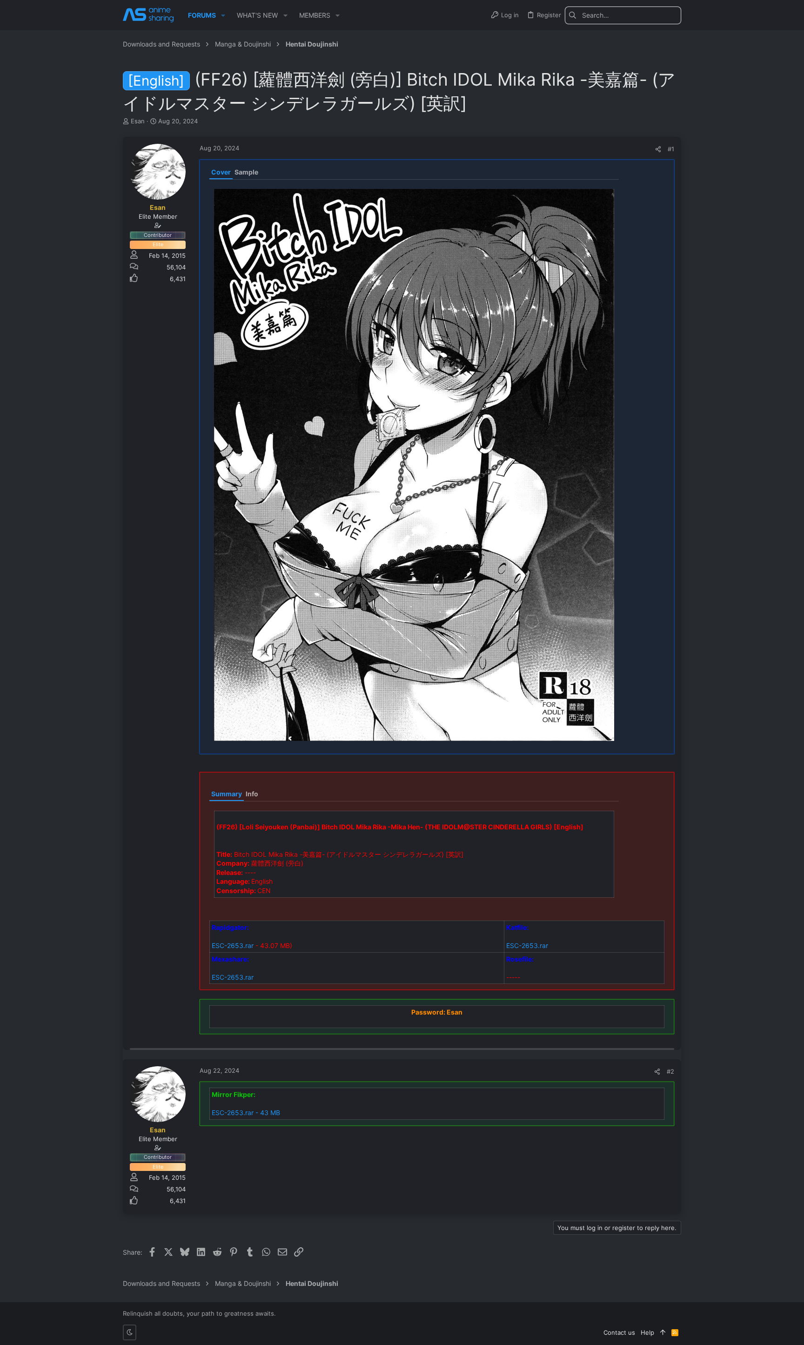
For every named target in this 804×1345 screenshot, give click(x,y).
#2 (670, 1071)
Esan (138, 121)
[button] (223, 15)
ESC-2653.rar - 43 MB (246, 1112)
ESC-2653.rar (233, 945)
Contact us (619, 1332)
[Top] (663, 1332)
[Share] (658, 149)
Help (647, 1332)
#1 (671, 149)
